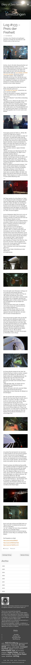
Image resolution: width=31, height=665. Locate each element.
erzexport (24, 646)
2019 (3, 588)
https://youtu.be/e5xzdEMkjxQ (10, 540)
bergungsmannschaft (23, 643)
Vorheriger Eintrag (6, 555)
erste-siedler (15, 647)
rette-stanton (22, 652)
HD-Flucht (16, 648)
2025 (3, 569)
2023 (3, 575)
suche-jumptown (6, 654)
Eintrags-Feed (16, 636)
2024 (3, 572)
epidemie (9, 647)
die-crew (22, 645)
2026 (3, 566)
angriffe (3, 643)
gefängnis (11, 648)
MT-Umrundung (20, 650)
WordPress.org (16, 639)
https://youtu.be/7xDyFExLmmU (11, 545)
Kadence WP (22, 662)
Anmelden (16, 634)
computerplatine (6, 645)
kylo (13, 650)
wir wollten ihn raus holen (11, 90)
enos (4, 646)
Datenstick (14, 645)
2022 (3, 578)
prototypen (4, 652)
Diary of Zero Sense (12, 4)
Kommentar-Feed (16, 637)
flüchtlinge (5, 648)
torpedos (3, 656)
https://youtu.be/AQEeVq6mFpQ (11, 542)
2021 (3, 582)
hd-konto (21, 648)
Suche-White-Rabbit (19, 654)
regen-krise (12, 652)
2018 (3, 591)
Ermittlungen (6, 548)
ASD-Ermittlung (11, 642)
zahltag (16, 656)
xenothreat (9, 656)
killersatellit (13, 548)
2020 (3, 585)
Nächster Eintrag (25, 555)
